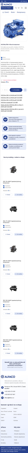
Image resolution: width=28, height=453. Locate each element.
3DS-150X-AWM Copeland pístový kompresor (12, 340)
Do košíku (16, 90)
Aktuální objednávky (19, 434)
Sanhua (3, 414)
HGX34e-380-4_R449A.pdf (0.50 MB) (11, 95)
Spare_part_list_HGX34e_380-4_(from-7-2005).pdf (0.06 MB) (12, 105)
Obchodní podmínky (6, 437)
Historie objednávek (19, 437)
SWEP (2, 420)
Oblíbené (16, 443)
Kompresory (21, 12)
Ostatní (15, 408)
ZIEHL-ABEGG (18, 414)
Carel (2, 417)
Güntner (16, 420)
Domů (7, 12)
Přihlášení (16, 431)
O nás (2, 440)
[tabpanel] (14, 257)
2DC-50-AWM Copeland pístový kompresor (12, 182)
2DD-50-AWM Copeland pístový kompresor (12, 261)
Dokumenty (4, 434)
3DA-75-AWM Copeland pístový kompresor (12, 221)
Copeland (3, 408)
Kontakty (3, 443)
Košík (15, 440)
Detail (8, 194)
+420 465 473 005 (9, 391)
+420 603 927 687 (9, 394)
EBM (15, 417)
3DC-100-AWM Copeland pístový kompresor (12, 301)
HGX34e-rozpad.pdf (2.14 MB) (9, 102)
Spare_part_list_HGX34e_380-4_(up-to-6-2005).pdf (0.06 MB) (12, 110)
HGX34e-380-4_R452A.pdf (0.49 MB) (11, 97)
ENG (5, 1)
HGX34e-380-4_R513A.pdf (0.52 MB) (11, 100)
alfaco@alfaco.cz (9, 397)
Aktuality (3, 431)
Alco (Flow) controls (6, 411)
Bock (13, 12)
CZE (2, 1)
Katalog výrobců (6, 7)
